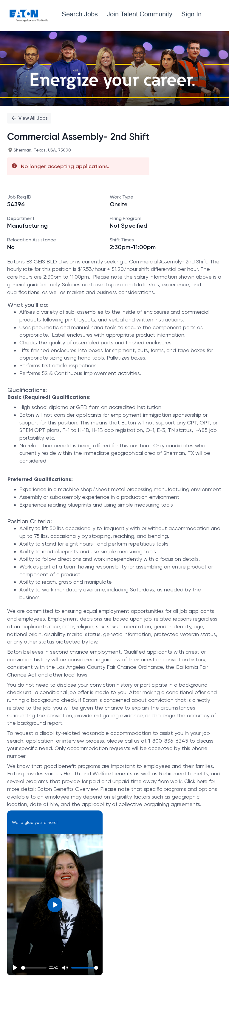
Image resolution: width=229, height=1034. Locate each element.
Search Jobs (80, 14)
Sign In (191, 14)
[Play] (15, 967)
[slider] (34, 968)
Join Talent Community (139, 14)
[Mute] (65, 967)
